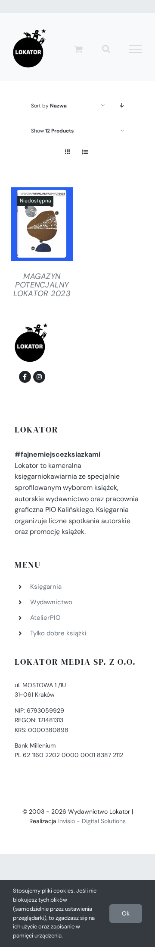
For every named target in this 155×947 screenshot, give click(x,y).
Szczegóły (41, 226)
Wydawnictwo (51, 602)
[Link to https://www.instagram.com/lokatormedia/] (39, 377)
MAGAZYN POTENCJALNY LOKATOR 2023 (42, 285)
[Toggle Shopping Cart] (78, 49)
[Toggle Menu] (136, 49)
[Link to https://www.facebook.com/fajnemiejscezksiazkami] (25, 377)
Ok (126, 913)
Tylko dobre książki (58, 633)
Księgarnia (46, 586)
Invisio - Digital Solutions (92, 821)
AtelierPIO (45, 617)
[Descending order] (122, 105)
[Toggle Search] (106, 48)
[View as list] (84, 152)
